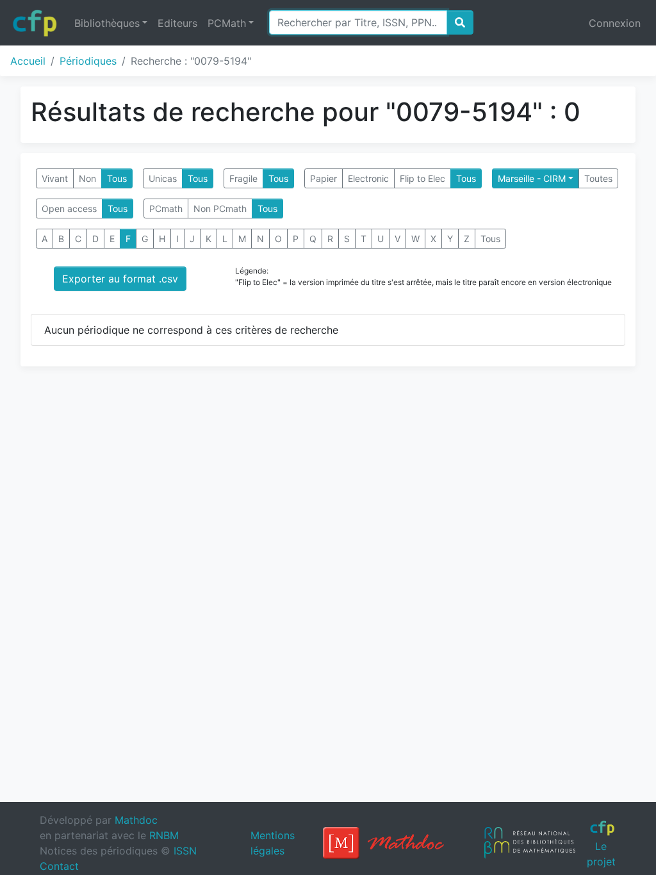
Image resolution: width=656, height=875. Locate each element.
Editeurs (177, 23)
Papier (323, 178)
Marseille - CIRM (532, 178)
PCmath (166, 208)
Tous (117, 178)
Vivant (55, 178)
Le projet (601, 853)
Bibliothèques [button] (107, 23)
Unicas (163, 178)
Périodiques (88, 60)
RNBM (164, 835)
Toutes (598, 178)
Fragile (243, 178)
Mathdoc (136, 820)
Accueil (27, 60)
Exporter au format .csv (120, 278)
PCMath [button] (227, 23)
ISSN (185, 850)
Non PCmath (220, 208)
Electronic (368, 178)
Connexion (615, 23)
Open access (69, 208)
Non (87, 178)
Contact (59, 866)
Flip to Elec (422, 178)
